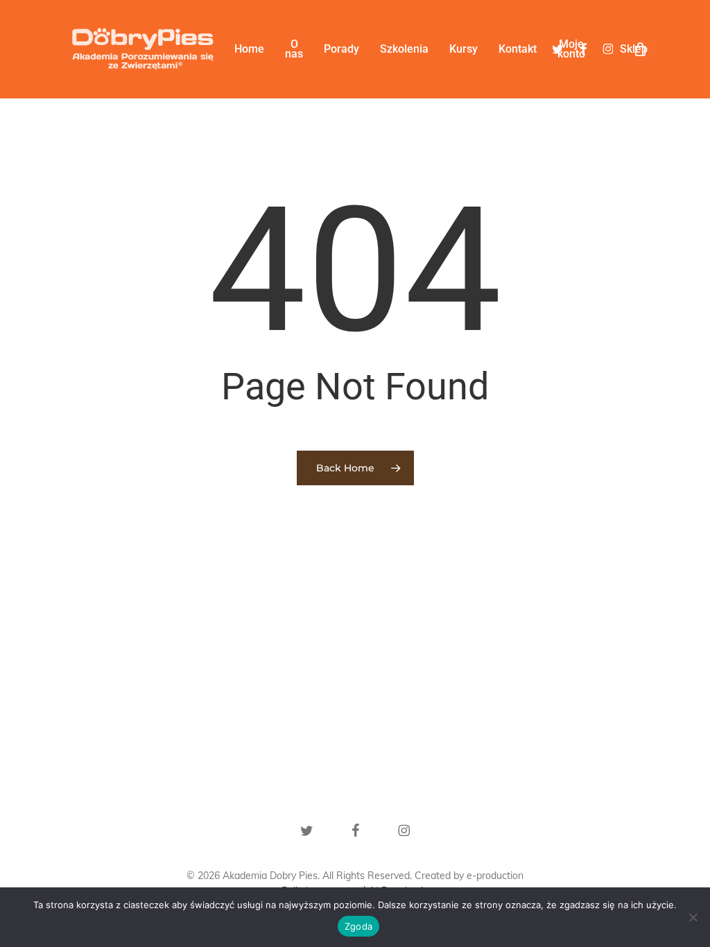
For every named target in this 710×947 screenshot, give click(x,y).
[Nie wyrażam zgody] (693, 917)
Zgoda (358, 926)
